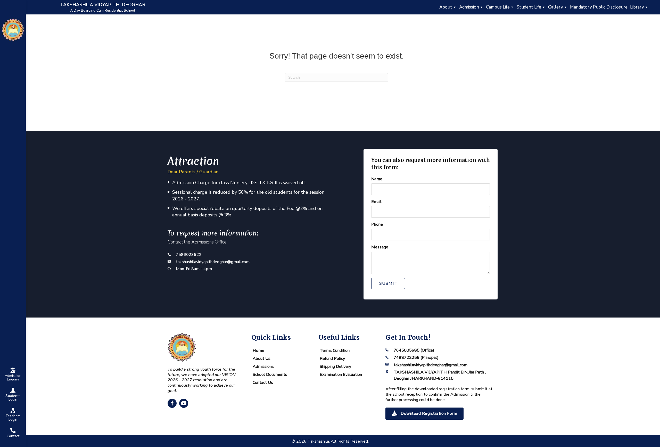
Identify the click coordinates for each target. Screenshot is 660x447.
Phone (377, 224)
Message (379, 247)
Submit (388, 283)
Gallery (555, 7)
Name (376, 179)
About (445, 7)
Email (376, 202)
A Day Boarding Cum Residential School (102, 10)
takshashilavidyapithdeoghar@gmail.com (213, 262)
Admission (469, 7)
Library (637, 7)
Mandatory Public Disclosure (599, 7)
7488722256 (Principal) (416, 357)
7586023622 (189, 254)
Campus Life (498, 7)
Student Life (529, 7)
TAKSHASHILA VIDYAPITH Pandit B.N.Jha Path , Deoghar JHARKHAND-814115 (440, 375)
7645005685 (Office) (414, 350)
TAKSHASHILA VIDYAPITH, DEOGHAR (102, 5)
